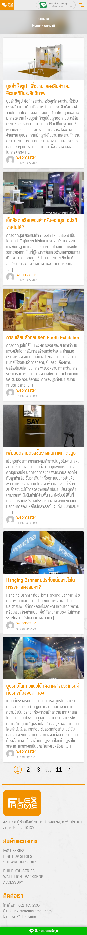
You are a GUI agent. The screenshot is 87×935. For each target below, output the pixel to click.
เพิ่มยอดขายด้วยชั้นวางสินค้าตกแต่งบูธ (41, 453)
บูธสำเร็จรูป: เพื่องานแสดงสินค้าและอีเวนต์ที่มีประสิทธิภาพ (38, 90)
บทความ (43, 19)
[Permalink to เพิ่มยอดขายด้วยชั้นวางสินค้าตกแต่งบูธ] (43, 426)
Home (36, 26)
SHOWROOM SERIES (20, 862)
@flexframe (26, 917)
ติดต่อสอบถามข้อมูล (46, 930)
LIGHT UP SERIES (17, 856)
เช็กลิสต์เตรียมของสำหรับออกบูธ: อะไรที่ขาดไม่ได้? (41, 224)
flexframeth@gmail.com (32, 911)
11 (59, 769)
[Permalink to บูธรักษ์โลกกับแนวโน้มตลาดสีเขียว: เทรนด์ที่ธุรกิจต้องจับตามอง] (43, 658)
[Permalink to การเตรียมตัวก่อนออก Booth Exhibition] (43, 310)
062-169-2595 (29, 905)
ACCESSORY (13, 882)
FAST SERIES (13, 851)
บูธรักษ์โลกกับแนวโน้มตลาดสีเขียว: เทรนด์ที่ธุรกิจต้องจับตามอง (42, 689)
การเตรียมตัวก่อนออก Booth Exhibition (43, 338)
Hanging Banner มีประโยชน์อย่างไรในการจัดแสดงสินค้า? (40, 584)
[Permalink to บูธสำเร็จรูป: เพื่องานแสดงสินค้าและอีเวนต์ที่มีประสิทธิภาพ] (43, 59)
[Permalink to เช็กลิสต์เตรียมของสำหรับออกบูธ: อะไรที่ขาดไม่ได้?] (43, 193)
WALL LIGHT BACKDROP (23, 877)
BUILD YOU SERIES (19, 871)
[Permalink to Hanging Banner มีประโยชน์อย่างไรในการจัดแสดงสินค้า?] (43, 553)
